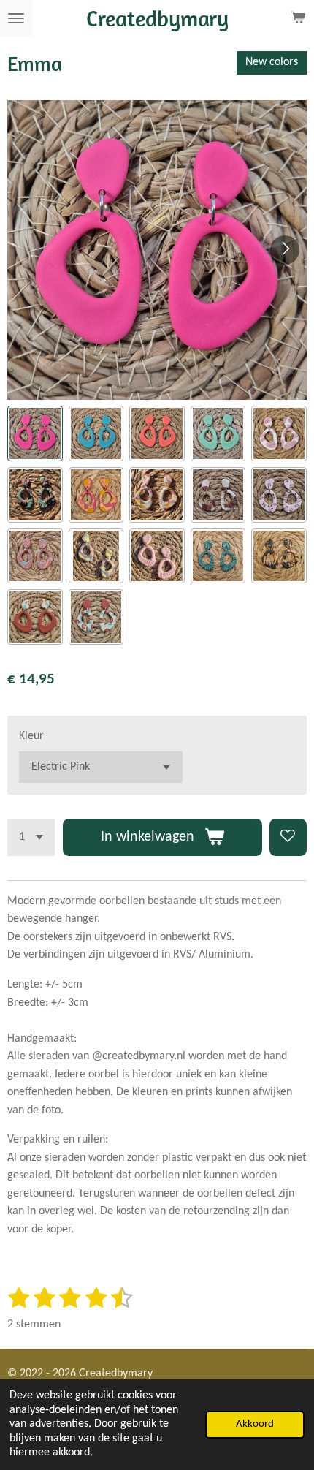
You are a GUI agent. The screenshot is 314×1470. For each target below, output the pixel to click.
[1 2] (31, 837)
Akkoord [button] (255, 1424)
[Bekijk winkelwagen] (298, 18)
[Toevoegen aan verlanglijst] (288, 837)
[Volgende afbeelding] (284, 250)
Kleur (31, 736)
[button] (35, 433)
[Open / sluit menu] (16, 18)
